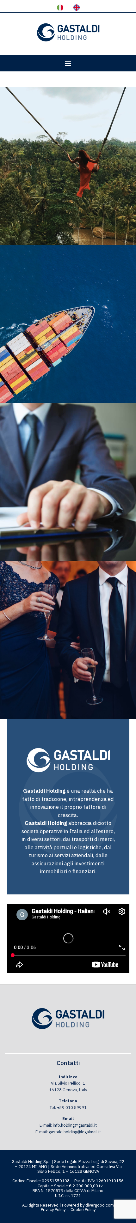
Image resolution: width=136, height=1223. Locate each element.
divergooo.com (99, 1205)
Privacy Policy (53, 1209)
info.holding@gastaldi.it (75, 1125)
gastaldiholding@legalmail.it (75, 1132)
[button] (68, 63)
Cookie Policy (83, 1209)
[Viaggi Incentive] (68, 324)
